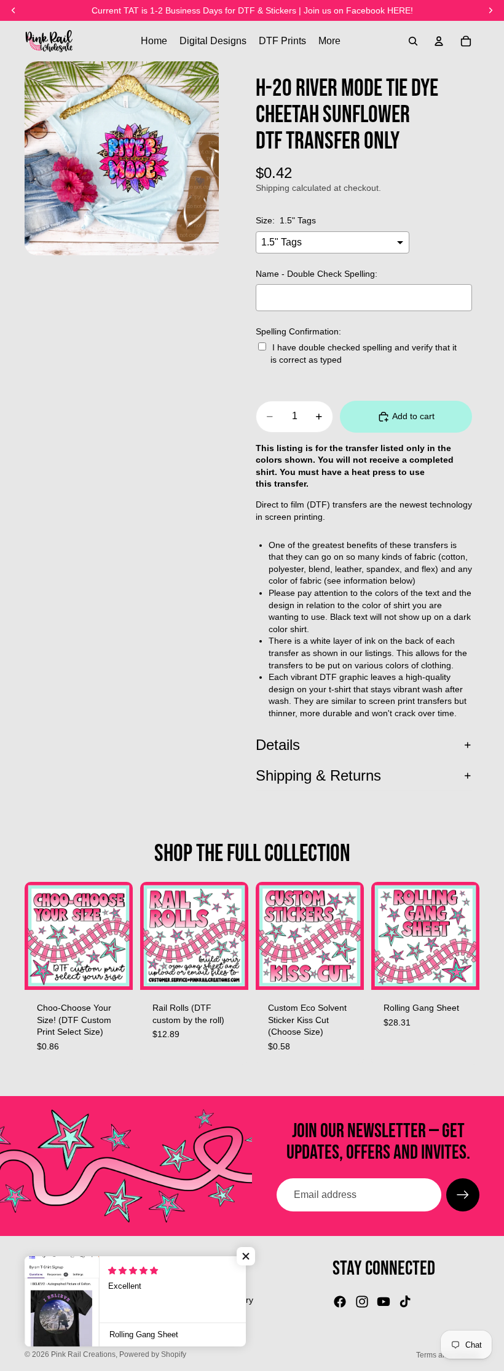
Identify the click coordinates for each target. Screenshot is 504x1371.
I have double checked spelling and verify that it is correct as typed (363, 353)
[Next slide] (234, 935)
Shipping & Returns (318, 775)
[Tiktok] (405, 1301)
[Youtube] (383, 1301)
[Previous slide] (153, 935)
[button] (246, 1256)
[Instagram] (362, 1301)
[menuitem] (329, 41)
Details (278, 744)
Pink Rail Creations (83, 1354)
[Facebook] (340, 1301)
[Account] (438, 41)
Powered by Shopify (152, 1354)
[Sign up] (462, 1194)
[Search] (413, 41)
